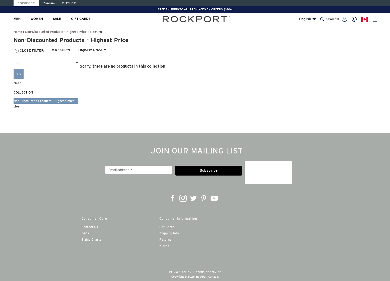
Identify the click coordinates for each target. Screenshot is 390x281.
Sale (57, 19)
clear (17, 83)
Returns (165, 239)
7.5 (18, 74)
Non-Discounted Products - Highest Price (56, 32)
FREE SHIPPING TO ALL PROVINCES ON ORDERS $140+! (195, 9)
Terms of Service (208, 272)
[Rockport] (26, 3)
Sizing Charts (91, 239)
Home (18, 32)
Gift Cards (81, 19)
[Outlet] (68, 3)
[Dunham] (48, 3)
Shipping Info (169, 233)
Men (17, 19)
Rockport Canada (207, 276)
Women (36, 19)
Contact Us (89, 227)
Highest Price (90, 50)
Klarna (164, 246)
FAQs (85, 233)
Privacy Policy (180, 272)
